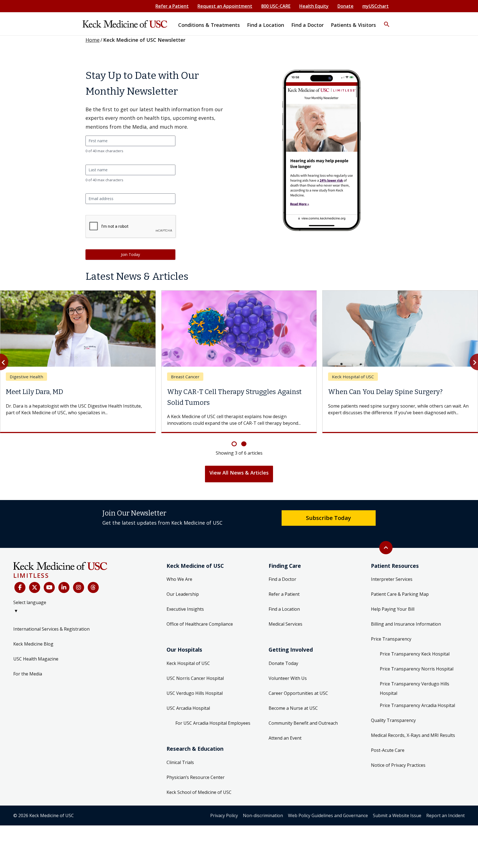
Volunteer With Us (288, 678)
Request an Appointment (225, 6)
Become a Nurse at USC (293, 708)
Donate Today (283, 663)
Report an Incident (445, 815)
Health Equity (314, 6)
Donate (345, 6)
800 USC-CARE (275, 6)
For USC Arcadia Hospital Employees (212, 723)
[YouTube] (49, 587)
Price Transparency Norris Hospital (416, 669)
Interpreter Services (391, 579)
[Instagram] (78, 587)
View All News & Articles (239, 472)
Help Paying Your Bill (392, 609)
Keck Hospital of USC (188, 663)
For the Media (27, 674)
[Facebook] (20, 587)
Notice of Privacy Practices (398, 765)
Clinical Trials (180, 762)
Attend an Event (285, 738)
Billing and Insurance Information (406, 624)
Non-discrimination (263, 815)
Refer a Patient (172, 6)
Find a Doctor (282, 579)
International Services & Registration (51, 629)
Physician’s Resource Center (196, 777)
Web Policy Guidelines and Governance (328, 815)
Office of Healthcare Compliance (200, 624)
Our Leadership (183, 594)
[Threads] (93, 587)
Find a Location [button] (265, 25)
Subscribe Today (328, 518)
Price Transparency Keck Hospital (415, 654)
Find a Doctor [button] (307, 25)
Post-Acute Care (387, 750)
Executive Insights (185, 609)
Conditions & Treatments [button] (209, 25)
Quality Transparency (393, 720)
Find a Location (284, 609)
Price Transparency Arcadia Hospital (417, 705)
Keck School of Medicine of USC (199, 792)
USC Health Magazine (35, 659)
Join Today (130, 254)
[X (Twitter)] (34, 587)
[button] (387, 21)
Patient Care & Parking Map (400, 594)
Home (92, 40)
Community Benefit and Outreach (303, 723)
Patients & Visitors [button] (353, 25)
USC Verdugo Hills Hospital (195, 693)
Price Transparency (391, 639)
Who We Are (179, 579)
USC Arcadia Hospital (188, 708)
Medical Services (285, 624)
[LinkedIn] (64, 587)
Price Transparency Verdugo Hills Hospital (414, 688)
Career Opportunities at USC (298, 693)
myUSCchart (375, 6)
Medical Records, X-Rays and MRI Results (413, 735)
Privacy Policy (224, 815)
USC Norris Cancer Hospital (195, 678)
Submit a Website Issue (397, 815)
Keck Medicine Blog (33, 644)
